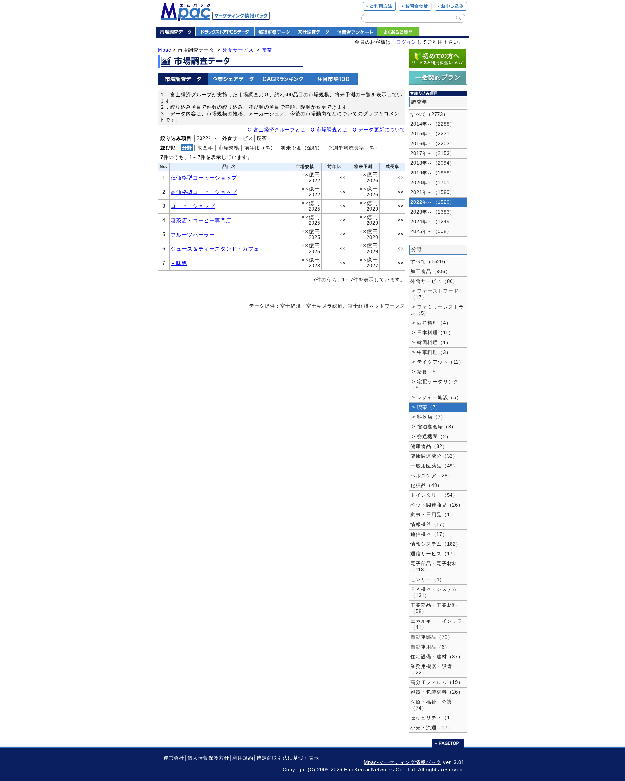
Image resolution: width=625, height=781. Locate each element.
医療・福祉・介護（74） (431, 705)
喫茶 (267, 50)
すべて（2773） (429, 114)
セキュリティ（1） (432, 717)
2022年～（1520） (432, 202)
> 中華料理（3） (430, 352)
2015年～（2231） (432, 133)
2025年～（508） (431, 231)
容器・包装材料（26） (436, 692)
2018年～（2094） (432, 163)
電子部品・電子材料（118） (433, 566)
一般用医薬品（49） (434, 465)
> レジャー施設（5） (436, 397)
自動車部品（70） (431, 637)
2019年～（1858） (432, 172)
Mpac (164, 50)
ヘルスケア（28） (431, 475)
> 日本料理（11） (431, 332)
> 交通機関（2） (430, 436)
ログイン (406, 42)
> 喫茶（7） (425, 407)
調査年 (205, 147)
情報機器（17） (429, 524)
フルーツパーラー (193, 235)
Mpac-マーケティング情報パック (402, 762)
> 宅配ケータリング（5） (434, 384)
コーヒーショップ (193, 206)
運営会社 (173, 757)
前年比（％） (260, 147)
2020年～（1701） (432, 182)
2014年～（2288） (432, 124)
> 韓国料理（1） (430, 342)
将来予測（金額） (302, 147)
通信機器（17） (429, 534)
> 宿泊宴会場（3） (433, 426)
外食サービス (238, 50)
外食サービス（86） (434, 281)
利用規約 (242, 757)
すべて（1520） (429, 261)
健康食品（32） (429, 446)
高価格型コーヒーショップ (204, 192)
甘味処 (179, 263)
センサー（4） (427, 579)
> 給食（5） (425, 371)
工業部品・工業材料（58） (433, 608)
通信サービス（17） (434, 553)
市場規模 (228, 147)
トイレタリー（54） (434, 495)
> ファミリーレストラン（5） (437, 310)
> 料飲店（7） (428, 417)
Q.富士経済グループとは (277, 129)
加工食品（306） (430, 271)
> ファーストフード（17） (434, 294)
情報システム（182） (435, 544)
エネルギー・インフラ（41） (436, 624)
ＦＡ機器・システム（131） (433, 592)
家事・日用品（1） (432, 514)
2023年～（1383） (432, 212)
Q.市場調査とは (329, 129)
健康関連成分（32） (434, 456)
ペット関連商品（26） (436, 505)
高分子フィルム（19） (436, 682)
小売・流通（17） (431, 727)
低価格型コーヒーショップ (204, 178)
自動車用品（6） (430, 646)
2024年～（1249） (432, 221)
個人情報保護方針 (208, 757)
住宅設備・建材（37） (436, 656)
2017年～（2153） (432, 153)
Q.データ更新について (379, 129)
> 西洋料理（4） (430, 323)
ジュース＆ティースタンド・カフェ (215, 249)
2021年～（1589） (432, 192)
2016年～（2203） (432, 143)
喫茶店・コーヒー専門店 (201, 220)
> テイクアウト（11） (437, 362)
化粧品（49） (426, 485)
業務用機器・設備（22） (431, 669)
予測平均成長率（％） (354, 147)
